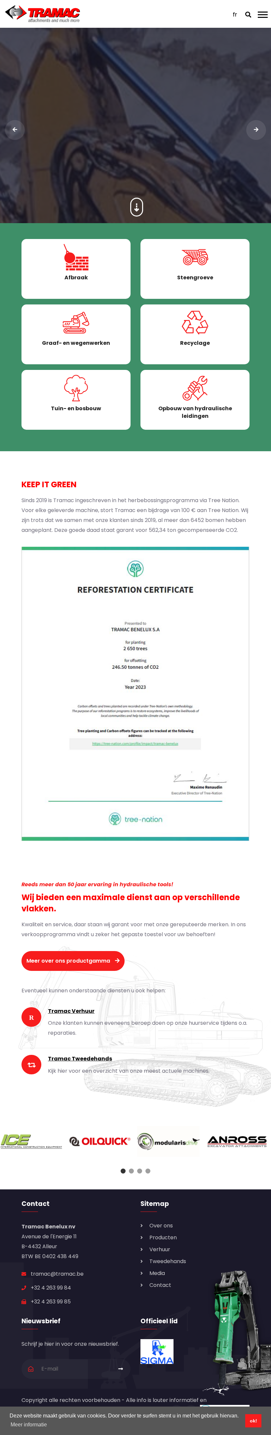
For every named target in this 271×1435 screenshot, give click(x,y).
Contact (160, 1285)
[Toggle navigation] (264, 14)
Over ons (161, 1225)
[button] (123, 1171)
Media (157, 1273)
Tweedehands (167, 1261)
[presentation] (15, 130)
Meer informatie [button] (29, 1424)
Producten (163, 1237)
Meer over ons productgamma (68, 961)
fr (235, 14)
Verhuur (159, 1249)
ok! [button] (253, 1420)
